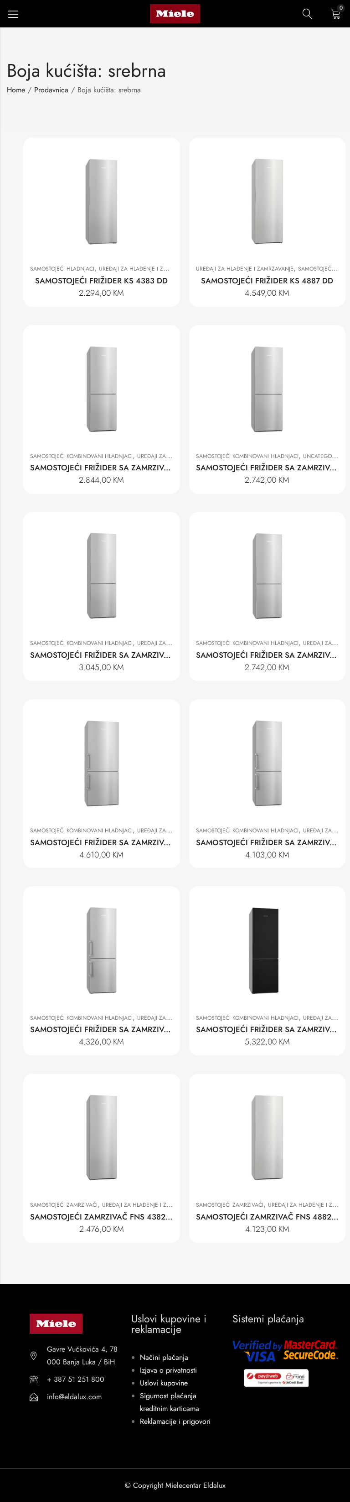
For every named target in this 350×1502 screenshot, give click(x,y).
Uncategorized (324, 456)
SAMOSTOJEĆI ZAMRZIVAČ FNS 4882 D (267, 1216)
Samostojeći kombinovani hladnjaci (81, 456)
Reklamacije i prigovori (175, 1421)
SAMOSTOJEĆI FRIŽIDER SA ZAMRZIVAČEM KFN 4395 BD (133, 655)
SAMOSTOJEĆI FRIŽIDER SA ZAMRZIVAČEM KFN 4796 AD (133, 842)
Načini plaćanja (164, 1357)
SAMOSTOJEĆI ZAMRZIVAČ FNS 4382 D (101, 1216)
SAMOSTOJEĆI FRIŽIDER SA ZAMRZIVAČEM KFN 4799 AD (133, 1029)
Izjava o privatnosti (168, 1370)
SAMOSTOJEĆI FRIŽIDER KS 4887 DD (267, 280)
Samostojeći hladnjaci (62, 269)
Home (16, 90)
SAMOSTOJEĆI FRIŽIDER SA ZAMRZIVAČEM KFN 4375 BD (133, 467)
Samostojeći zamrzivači (64, 1205)
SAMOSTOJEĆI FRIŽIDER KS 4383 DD (101, 280)
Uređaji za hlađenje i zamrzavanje (147, 269)
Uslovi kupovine (164, 1383)
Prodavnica (51, 90)
